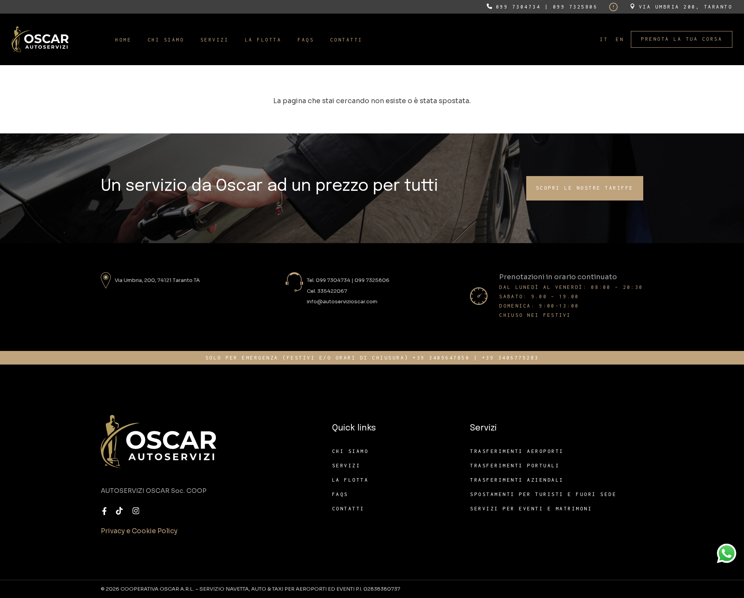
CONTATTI (348, 509)
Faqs (340, 494)
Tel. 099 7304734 (328, 280)
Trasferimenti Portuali (515, 465)
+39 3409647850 (441, 358)
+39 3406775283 (510, 358)
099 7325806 (575, 7)
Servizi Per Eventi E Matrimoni (531, 509)
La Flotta (350, 480)
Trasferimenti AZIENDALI (517, 480)
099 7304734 (518, 7)
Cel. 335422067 (327, 291)
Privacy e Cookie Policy (139, 531)
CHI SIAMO (350, 451)
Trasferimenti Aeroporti (517, 451)
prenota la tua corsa (681, 39)
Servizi (346, 465)
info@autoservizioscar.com (342, 301)
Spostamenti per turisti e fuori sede (543, 494)
